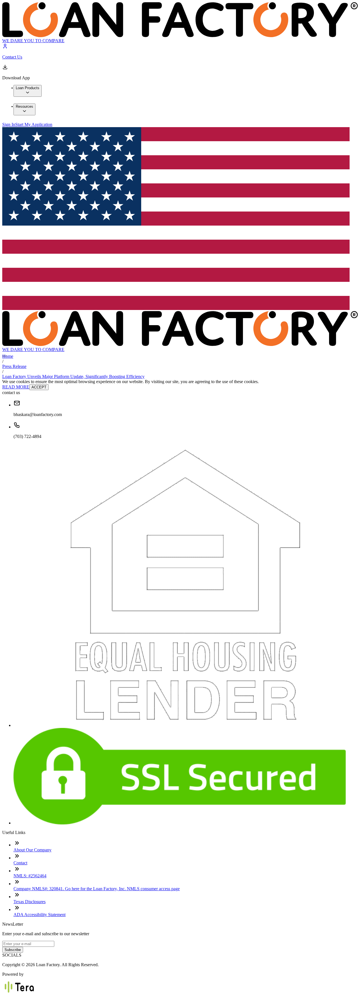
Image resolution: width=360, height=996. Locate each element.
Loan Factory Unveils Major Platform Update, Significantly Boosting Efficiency (73, 376)
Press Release (14, 366)
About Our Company (32, 849)
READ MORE (15, 387)
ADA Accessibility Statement (40, 914)
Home (7, 356)
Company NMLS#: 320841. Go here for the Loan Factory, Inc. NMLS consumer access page (97, 888)
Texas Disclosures (30, 901)
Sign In (8, 124)
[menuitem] (28, 91)
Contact (20, 862)
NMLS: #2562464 (30, 875)
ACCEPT (39, 387)
